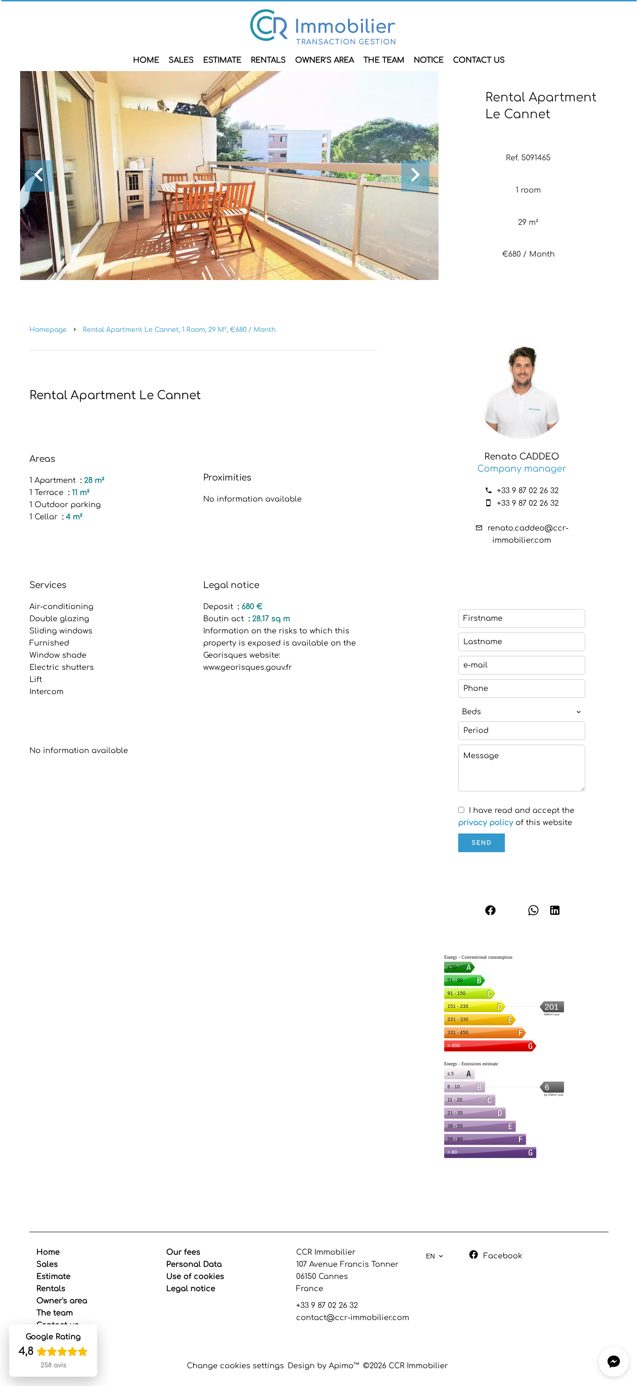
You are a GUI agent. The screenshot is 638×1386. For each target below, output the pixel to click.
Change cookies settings (235, 1366)
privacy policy (485, 823)
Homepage (48, 329)
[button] (614, 1362)
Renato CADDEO (521, 456)
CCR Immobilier (325, 1252)
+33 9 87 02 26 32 (528, 491)
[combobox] (521, 712)
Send (482, 843)
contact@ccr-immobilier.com (352, 1318)
